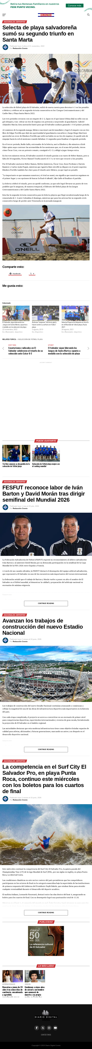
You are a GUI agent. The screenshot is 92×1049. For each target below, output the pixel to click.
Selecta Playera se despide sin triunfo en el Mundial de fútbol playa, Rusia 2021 (75, 324)
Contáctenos (46, 1034)
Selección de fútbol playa (31, 339)
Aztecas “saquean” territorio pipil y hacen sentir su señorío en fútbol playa (44, 324)
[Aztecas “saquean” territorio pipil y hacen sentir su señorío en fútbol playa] (45, 313)
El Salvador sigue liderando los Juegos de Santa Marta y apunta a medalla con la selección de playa (14, 324)
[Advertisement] (46, 400)
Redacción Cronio (20, 48)
